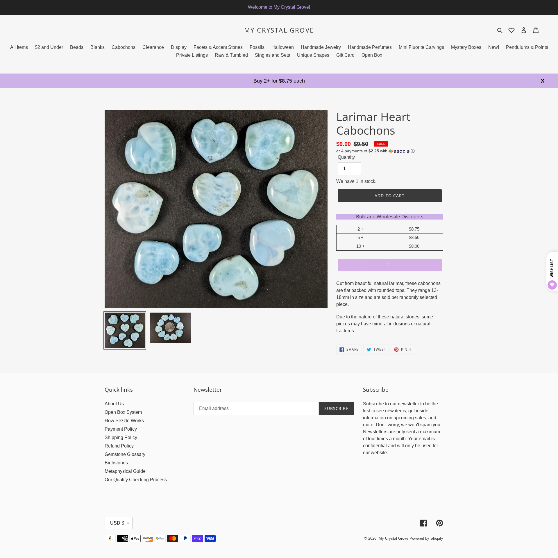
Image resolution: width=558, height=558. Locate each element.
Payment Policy (121, 429)
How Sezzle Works (124, 420)
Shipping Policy (121, 437)
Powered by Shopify (426, 538)
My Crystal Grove (279, 30)
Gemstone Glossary (125, 454)
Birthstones (116, 462)
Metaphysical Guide (125, 471)
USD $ (117, 522)
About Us (114, 403)
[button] (375, 151)
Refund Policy (119, 445)
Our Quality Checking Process (136, 479)
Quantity (346, 157)
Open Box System (123, 412)
